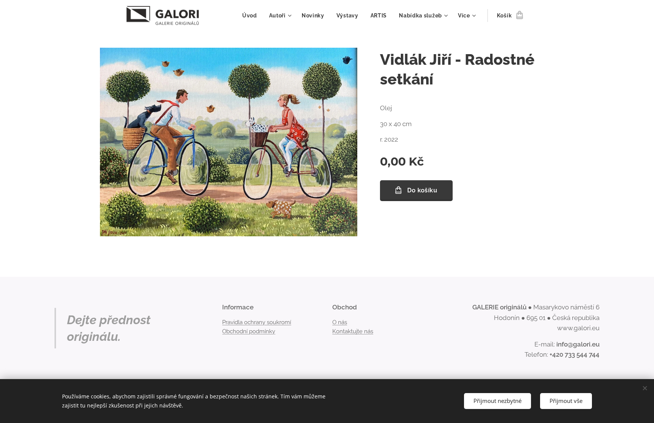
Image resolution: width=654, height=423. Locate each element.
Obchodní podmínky (248, 331)
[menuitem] (251, 15)
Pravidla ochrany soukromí (256, 322)
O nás (339, 322)
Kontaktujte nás (352, 331)
